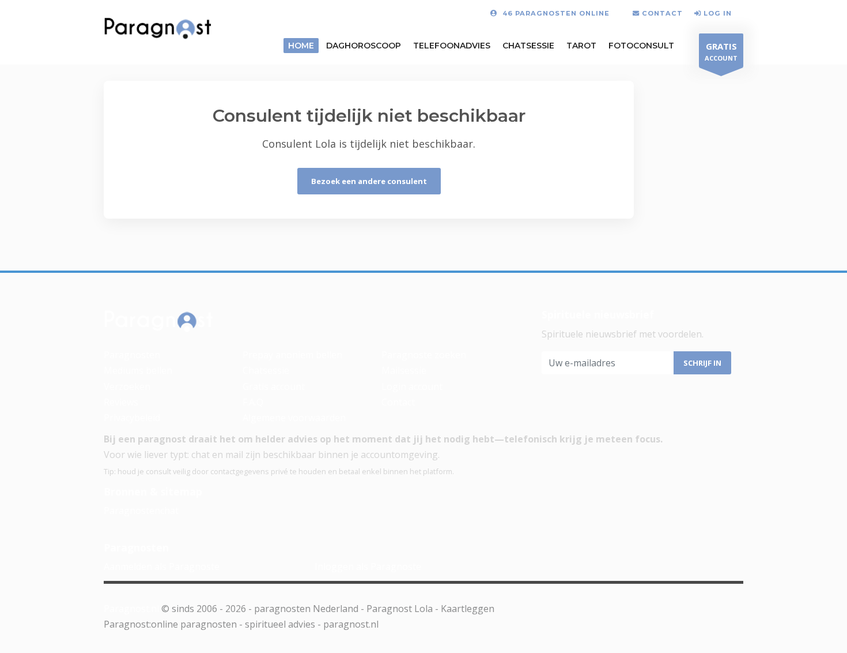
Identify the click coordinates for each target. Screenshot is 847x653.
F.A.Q (253, 402)
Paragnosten (132, 354)
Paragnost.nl (131, 608)
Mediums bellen (138, 370)
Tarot (581, 45)
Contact (398, 402)
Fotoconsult (641, 45)
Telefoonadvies (451, 45)
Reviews (121, 402)
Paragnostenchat (141, 510)
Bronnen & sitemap (153, 491)
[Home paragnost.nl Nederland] (158, 31)
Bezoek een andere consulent (369, 181)
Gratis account (274, 386)
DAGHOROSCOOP (363, 45)
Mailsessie (403, 370)
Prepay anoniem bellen (292, 354)
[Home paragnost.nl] (159, 324)
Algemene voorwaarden (294, 417)
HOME (301, 45)
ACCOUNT (721, 51)
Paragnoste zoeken (423, 354)
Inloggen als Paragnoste (368, 566)
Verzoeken (127, 386)
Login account (412, 386)
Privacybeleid (132, 417)
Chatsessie (528, 45)
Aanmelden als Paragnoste (162, 566)
